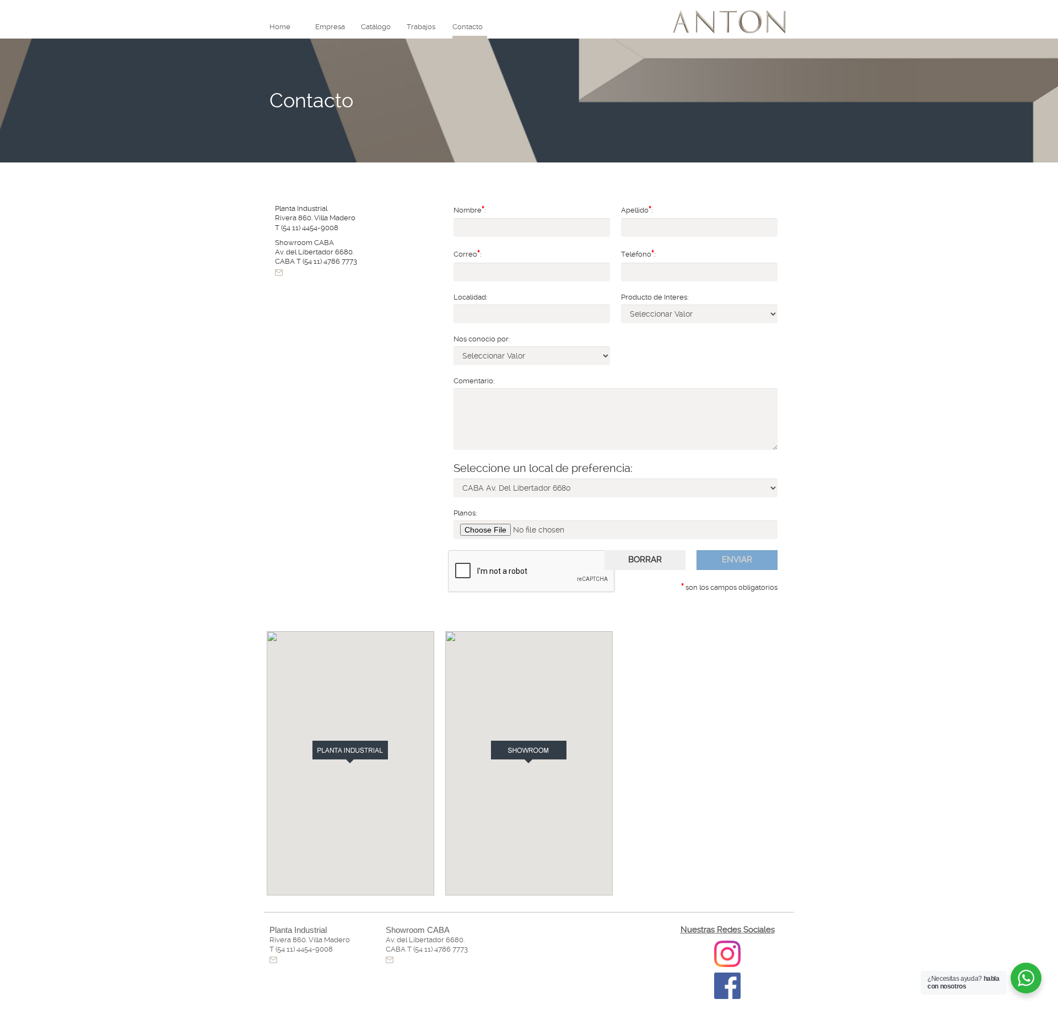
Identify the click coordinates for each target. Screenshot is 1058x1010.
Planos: (465, 513)
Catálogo (376, 27)
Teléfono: (638, 253)
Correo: (468, 253)
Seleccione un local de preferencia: (543, 468)
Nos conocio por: (482, 339)
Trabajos (421, 27)
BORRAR (645, 559)
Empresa (330, 27)
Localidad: (471, 297)
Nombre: (470, 209)
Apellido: (637, 209)
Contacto (467, 27)
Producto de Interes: (655, 297)
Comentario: (474, 381)
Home (279, 27)
